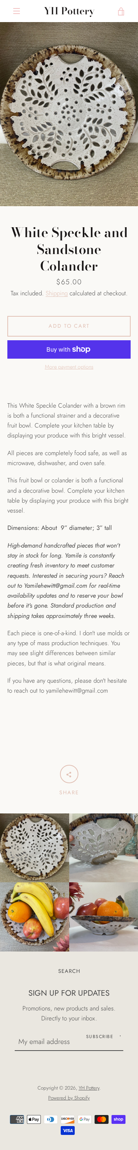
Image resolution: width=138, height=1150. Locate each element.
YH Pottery (69, 11)
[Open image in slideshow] (69, 114)
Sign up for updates (69, 993)
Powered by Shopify (69, 1097)
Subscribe (100, 1036)
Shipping (57, 293)
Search (69, 971)
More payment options (69, 366)
